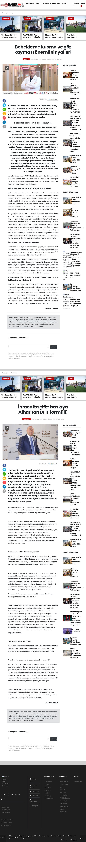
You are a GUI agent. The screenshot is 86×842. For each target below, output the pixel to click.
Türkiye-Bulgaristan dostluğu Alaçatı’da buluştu (74, 74)
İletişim (35, 806)
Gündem (47, 3)
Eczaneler (63, 792)
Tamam (74, 840)
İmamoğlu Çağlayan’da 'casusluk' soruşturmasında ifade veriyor (76, 225)
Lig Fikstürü (63, 795)
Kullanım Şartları (6, 820)
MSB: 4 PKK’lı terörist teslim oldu (75, 275)
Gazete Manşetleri (63, 810)
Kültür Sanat (49, 799)
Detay (64, 840)
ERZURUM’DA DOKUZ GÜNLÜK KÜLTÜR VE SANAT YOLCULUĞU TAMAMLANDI (75, 105)
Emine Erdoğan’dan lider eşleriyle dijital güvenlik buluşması (75, 301)
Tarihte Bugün (65, 798)
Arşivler (35, 795)
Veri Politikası (5, 813)
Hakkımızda (5, 807)
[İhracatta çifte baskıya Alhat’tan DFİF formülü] (30, 442)
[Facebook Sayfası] (2, 794)
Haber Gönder (6, 825)
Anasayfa (5, 13)
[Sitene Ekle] (6, 799)
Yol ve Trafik (64, 784)
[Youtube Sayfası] (13, 794)
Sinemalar (63, 801)
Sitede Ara (78, 782)
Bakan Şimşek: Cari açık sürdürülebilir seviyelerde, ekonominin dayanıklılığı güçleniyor (75, 240)
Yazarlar (35, 791)
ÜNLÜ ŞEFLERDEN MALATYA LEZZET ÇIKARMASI (74, 212)
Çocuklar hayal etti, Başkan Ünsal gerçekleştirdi (75, 287)
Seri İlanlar (63, 804)
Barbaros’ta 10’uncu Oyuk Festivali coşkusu (75, 169)
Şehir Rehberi (64, 806)
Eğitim (64, 3)
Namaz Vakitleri (62, 788)
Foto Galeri (33, 780)
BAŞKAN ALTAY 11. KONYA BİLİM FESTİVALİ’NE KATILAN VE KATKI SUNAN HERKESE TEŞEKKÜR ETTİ (75, 123)
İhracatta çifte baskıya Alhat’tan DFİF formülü (75, 159)
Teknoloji (48, 796)
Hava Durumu (65, 782)
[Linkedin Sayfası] (16, 794)
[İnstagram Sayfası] (9, 794)
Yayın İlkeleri (5, 810)
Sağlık (39, 3)
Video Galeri (33, 786)
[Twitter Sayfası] (5, 794)
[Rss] (20, 794)
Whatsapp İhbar (6, 823)
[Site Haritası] (2, 799)
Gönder (54, 347)
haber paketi (4, 839)
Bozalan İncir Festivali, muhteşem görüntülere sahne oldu (75, 181)
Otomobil (30, 3)
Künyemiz (33, 802)
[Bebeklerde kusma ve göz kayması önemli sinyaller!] (30, 79)
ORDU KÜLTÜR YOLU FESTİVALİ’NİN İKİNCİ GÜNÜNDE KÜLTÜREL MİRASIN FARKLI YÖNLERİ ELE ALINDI (75, 142)
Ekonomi (56, 3)
